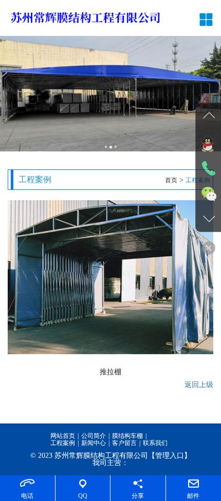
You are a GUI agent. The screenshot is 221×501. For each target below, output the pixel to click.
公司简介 (93, 435)
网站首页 (62, 435)
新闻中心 (93, 443)
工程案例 (62, 443)
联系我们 (155, 443)
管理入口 (169, 455)
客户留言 (124, 443)
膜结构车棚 (127, 435)
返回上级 (199, 385)
